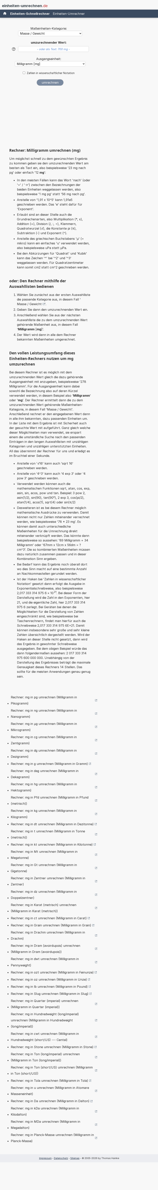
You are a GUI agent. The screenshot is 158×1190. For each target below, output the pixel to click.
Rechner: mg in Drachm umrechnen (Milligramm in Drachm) (48, 935)
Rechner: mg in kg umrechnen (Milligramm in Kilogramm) (44, 814)
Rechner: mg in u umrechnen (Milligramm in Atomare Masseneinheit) (50, 1091)
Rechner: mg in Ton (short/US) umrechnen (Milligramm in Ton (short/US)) (52, 1070)
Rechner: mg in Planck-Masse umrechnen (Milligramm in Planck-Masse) (52, 1138)
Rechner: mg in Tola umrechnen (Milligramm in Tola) (49, 1081)
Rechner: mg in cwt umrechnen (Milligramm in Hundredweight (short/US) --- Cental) (45, 1037)
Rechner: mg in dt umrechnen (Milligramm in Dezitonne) (52, 824)
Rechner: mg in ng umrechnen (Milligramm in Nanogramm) (44, 714)
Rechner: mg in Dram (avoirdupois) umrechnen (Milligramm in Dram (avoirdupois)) (45, 949)
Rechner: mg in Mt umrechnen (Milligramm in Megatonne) (44, 855)
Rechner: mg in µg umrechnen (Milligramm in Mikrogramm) (44, 727)
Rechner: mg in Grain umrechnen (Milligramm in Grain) (51, 925)
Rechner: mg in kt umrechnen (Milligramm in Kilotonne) (52, 844)
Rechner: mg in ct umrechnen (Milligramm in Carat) (49, 918)
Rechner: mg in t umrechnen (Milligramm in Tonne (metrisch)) (48, 834)
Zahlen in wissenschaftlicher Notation (51, 73)
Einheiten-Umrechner (69, 14)
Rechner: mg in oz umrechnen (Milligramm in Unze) (49, 979)
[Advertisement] (50, 118)
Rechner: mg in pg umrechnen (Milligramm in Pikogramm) (44, 700)
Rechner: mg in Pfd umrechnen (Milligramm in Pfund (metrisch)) (49, 800)
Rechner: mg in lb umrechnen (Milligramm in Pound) (49, 986)
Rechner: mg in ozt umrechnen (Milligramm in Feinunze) (52, 972)
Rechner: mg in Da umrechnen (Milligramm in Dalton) (50, 1101)
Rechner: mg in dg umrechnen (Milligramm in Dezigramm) (44, 754)
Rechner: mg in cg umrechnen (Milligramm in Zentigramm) (44, 740)
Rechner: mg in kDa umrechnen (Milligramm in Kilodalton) (45, 1111)
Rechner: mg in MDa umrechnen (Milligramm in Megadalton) (45, 1125)
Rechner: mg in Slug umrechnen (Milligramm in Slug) (49, 994)
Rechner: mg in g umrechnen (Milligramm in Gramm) (49, 764)
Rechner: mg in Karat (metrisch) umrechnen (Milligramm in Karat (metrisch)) (43, 908)
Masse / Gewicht (29, 304)
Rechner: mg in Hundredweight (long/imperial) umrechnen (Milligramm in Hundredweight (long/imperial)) (45, 1020)
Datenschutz (61, 1158)
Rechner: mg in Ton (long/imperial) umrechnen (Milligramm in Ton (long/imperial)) (45, 1057)
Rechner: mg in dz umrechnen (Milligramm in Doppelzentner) (44, 895)
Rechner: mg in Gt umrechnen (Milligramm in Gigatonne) (44, 868)
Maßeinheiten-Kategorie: (48, 28)
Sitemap (75, 1158)
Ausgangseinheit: (48, 59)
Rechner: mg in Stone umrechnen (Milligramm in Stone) (52, 1047)
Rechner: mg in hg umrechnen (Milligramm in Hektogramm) (44, 787)
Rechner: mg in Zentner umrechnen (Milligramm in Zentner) (48, 881)
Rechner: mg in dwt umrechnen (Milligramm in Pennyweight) (45, 962)
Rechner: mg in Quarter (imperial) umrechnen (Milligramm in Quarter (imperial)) (44, 1004)
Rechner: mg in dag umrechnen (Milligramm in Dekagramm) (44, 774)
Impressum (45, 1158)
